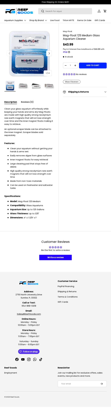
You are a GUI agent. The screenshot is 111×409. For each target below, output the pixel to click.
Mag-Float (67, 31)
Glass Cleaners (71, 81)
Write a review (55, 257)
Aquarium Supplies (13, 20)
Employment (10, 372)
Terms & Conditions (68, 296)
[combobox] (65, 11)
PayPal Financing (66, 286)
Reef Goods (14, 397)
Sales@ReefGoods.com (29, 314)
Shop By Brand (36, 20)
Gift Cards (100, 20)
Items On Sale (84, 20)
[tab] (10, 102)
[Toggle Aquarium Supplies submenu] (25, 20)
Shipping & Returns (67, 291)
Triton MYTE (68, 20)
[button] (105, 11)
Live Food (54, 20)
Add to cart (92, 65)
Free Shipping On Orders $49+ (55, 2)
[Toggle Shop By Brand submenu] (46, 20)
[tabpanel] (29, 163)
